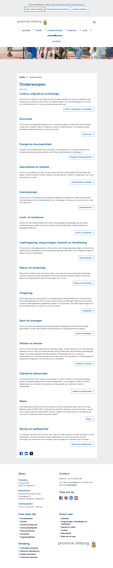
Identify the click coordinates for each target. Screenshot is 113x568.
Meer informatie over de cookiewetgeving (67, 5)
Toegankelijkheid (27, 537)
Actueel (26, 30)
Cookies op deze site (28, 525)
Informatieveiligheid (28, 528)
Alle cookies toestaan (35, 9)
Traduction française (28, 557)
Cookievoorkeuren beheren (58, 9)
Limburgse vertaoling (29, 548)
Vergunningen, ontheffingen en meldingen (74, 523)
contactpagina (71, 485)
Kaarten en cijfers (68, 527)
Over (84, 30)
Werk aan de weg (68, 536)
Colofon (23, 522)
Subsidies (65, 518)
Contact (56, 41)
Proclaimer (24, 534)
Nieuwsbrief (66, 533)
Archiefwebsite (26, 518)
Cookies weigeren (79, 9)
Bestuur (72, 30)
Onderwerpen (54, 30)
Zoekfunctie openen (94, 22)
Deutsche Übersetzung (29, 551)
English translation (28, 554)
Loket (39, 30)
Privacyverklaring (27, 531)
